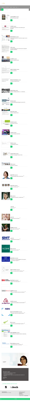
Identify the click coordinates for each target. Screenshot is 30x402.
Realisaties (3, 7)
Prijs (16, 7)
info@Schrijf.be (26, 395)
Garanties (11, 7)
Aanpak (14, 7)
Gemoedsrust (7, 7)
